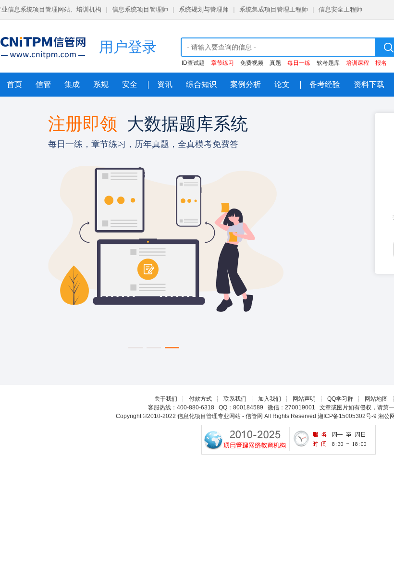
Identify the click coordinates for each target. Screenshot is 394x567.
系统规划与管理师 (204, 9)
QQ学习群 (340, 398)
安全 (129, 84)
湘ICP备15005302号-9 (347, 416)
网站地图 (376, 398)
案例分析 (245, 84)
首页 (14, 84)
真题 (275, 63)
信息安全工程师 (340, 9)
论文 (282, 84)
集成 (72, 84)
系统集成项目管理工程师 (273, 9)
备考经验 (324, 84)
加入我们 (269, 398)
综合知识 (201, 84)
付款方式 (200, 398)
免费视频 (251, 63)
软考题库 (328, 63)
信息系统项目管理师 (140, 9)
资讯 (164, 84)
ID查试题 (193, 63)
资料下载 (369, 84)
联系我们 (234, 398)
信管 (43, 84)
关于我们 (165, 398)
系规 (101, 84)
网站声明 (304, 398)
